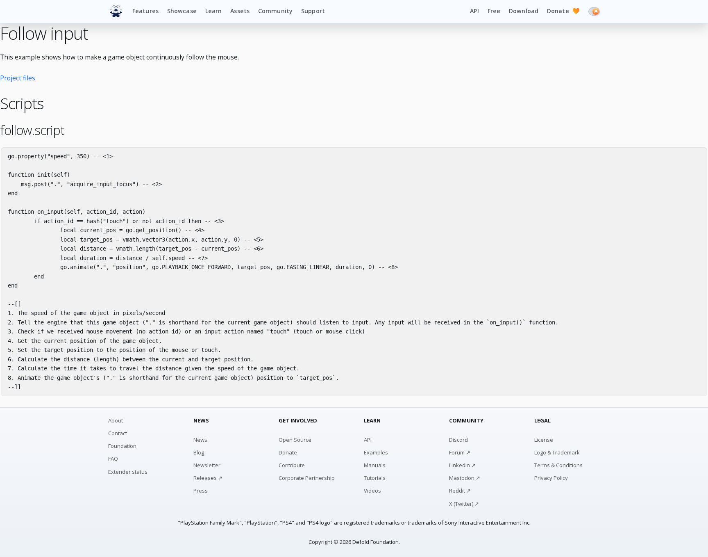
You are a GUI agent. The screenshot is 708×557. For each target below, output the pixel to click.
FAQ (113, 458)
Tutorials (375, 478)
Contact (117, 433)
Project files (17, 77)
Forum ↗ (459, 452)
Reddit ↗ (460, 490)
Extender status (128, 471)
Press (200, 490)
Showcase (182, 11)
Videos (372, 490)
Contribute (292, 465)
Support (313, 11)
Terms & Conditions (558, 465)
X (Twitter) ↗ (464, 503)
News (200, 439)
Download (523, 11)
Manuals (375, 465)
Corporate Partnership (307, 478)
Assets (240, 11)
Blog (198, 452)
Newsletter (206, 465)
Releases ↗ (207, 478)
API (474, 11)
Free (494, 11)
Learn (213, 11)
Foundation (122, 446)
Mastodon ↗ (464, 478)
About (115, 420)
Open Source (295, 439)
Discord (458, 439)
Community (275, 11)
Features (145, 11)
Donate (563, 11)
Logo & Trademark (557, 452)
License (543, 439)
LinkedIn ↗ (462, 465)
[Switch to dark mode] (594, 11)
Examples (376, 452)
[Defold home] (116, 11)
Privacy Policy (551, 478)
